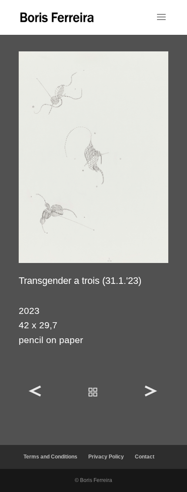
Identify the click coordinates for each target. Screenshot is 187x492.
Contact (144, 457)
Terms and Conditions (50, 457)
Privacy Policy (106, 457)
